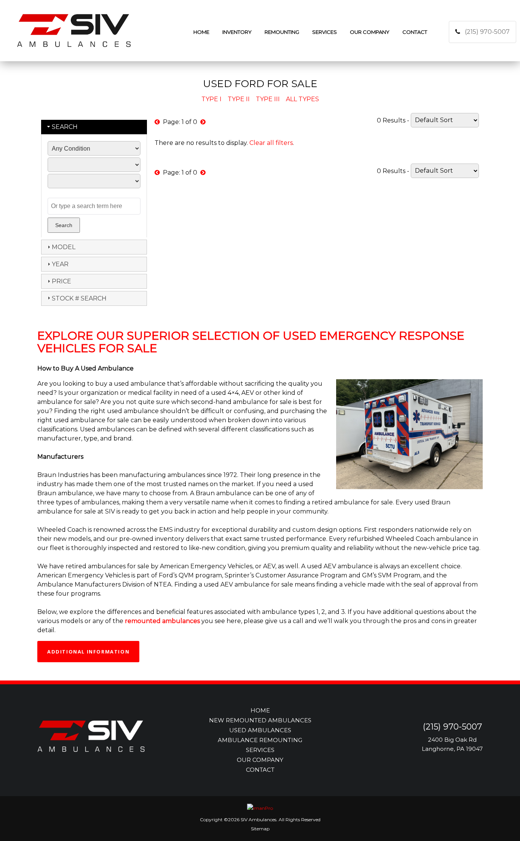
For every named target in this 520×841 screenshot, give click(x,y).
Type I (211, 99)
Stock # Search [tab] (79, 298)
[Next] (203, 122)
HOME (260, 710)
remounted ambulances (162, 621)
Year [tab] (60, 264)
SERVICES (260, 750)
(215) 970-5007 (487, 31)
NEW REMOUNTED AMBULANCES (260, 720)
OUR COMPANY (260, 759)
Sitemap (260, 828)
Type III (268, 99)
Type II (239, 99)
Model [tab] (63, 247)
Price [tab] (61, 281)
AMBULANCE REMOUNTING (260, 740)
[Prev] (157, 122)
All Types (302, 99)
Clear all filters (271, 142)
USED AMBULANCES (260, 730)
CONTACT (260, 769)
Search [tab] (65, 126)
